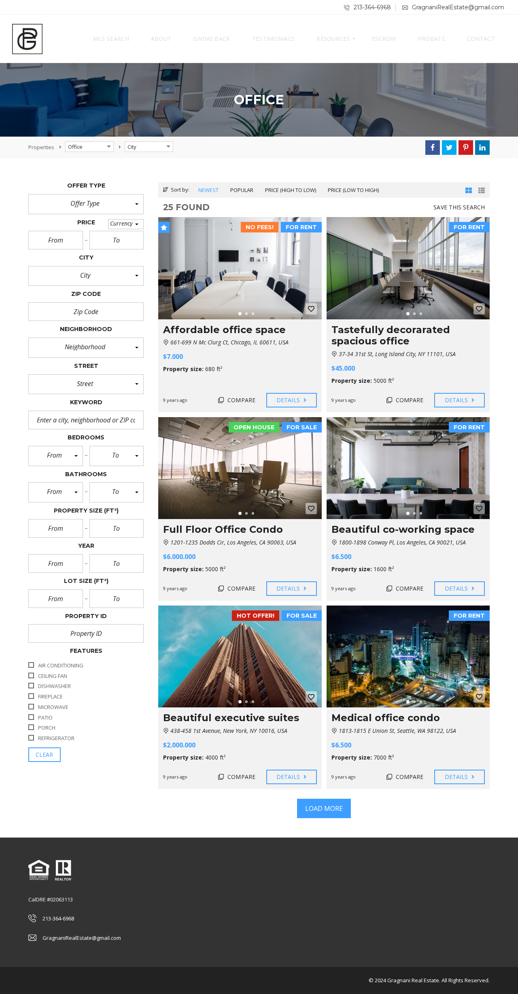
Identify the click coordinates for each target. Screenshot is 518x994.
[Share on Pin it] (466, 147)
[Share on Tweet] (449, 147)
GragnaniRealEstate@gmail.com (457, 7)
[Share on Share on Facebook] (432, 147)
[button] (86, 204)
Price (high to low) (290, 190)
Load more (324, 808)
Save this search (459, 207)
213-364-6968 (371, 7)
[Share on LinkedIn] (482, 147)
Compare (240, 400)
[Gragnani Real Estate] (27, 39)
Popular (241, 190)
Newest (208, 190)
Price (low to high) (353, 190)
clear (44, 754)
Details (288, 400)
